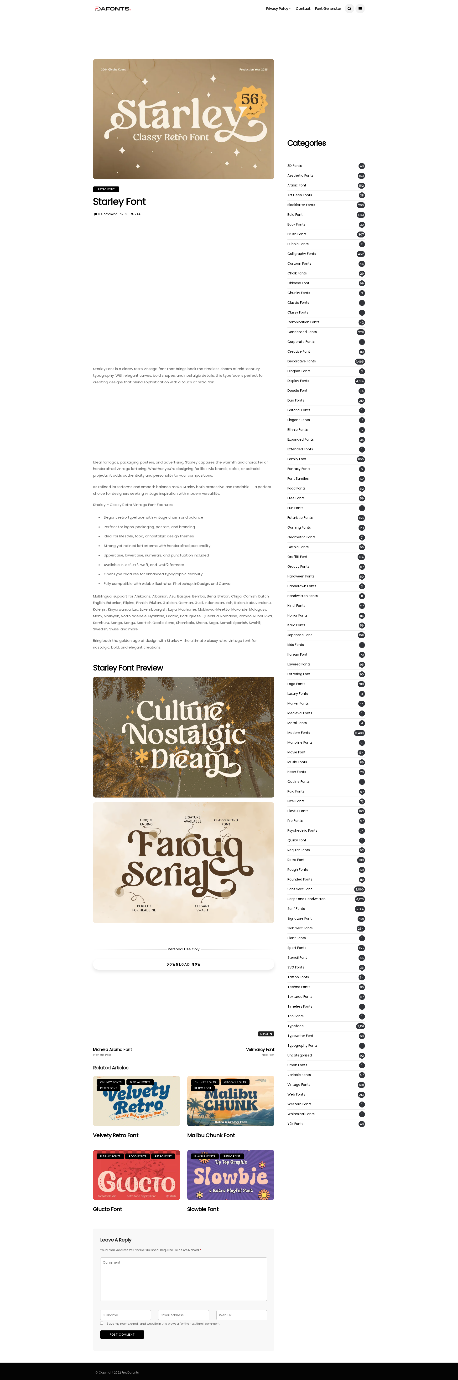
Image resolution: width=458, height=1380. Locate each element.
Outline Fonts (298, 782)
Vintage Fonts (298, 1085)
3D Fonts (294, 166)
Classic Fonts (298, 303)
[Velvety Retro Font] (136, 1101)
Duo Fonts (295, 400)
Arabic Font (296, 185)
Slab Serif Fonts (300, 928)
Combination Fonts (303, 322)
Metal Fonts (297, 723)
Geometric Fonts (301, 537)
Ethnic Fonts (297, 430)
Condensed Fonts (302, 332)
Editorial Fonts (298, 410)
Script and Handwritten (306, 899)
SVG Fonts (295, 967)
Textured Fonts (299, 997)
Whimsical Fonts (301, 1114)
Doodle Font (297, 391)
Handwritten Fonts (302, 596)
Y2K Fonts (295, 1124)
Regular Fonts (298, 850)
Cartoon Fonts (299, 264)
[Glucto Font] (136, 1175)
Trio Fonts (295, 1016)
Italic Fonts (296, 625)
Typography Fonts (302, 1046)
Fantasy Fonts (299, 469)
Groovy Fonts (235, 1082)
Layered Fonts (299, 664)
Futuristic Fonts (300, 518)
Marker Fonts (298, 703)
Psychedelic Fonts (302, 831)
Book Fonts (296, 224)
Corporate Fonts (301, 342)
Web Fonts (296, 1094)
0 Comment (107, 214)
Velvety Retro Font (115, 1135)
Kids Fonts (295, 645)
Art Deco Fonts (299, 195)
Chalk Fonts (297, 273)
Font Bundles (298, 479)
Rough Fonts (297, 870)
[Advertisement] (229, 27)
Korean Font (297, 655)
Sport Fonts (296, 948)
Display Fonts (140, 1082)
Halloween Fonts (300, 576)
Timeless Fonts (299, 1006)
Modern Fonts (298, 733)
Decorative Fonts (301, 361)
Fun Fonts (295, 508)
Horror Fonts (297, 615)
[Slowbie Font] (230, 1175)
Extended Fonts (300, 449)
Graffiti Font (297, 557)
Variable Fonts (299, 1075)
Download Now (184, 964)
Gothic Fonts (298, 547)
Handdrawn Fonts (301, 586)
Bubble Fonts (298, 244)
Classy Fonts (297, 312)
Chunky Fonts (111, 1082)
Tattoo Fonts (298, 977)
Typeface (295, 1026)
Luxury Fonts (297, 694)
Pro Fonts (295, 821)
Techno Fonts (298, 987)
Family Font (297, 459)
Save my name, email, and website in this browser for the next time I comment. (163, 1324)
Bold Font (295, 215)
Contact (303, 8)
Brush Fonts (297, 234)
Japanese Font (299, 635)
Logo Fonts (296, 684)
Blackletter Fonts (301, 205)
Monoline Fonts (299, 743)
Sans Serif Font (299, 889)
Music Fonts (297, 762)
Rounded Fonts (299, 879)
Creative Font (298, 352)
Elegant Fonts (298, 420)
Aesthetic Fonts (300, 176)
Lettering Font (299, 674)
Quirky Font (296, 840)
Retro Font (106, 189)
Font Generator (328, 8)
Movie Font (296, 752)
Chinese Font (298, 283)
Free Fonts (296, 498)
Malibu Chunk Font (211, 1135)
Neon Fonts (296, 772)
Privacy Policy (277, 8)
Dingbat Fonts (299, 371)
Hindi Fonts (296, 606)
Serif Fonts (296, 909)
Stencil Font (297, 958)
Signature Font (299, 919)
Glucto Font (107, 1209)
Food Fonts (137, 1156)
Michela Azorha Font (112, 1052)
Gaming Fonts (299, 527)
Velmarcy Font (260, 1052)
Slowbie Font (203, 1209)
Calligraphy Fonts (301, 254)
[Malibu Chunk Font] (230, 1101)
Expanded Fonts (300, 440)
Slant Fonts (296, 938)
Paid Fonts (295, 791)
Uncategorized (299, 1055)
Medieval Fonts (299, 713)
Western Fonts (299, 1104)
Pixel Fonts (296, 801)
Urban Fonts (297, 1065)
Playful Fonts (204, 1156)
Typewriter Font (300, 1036)
